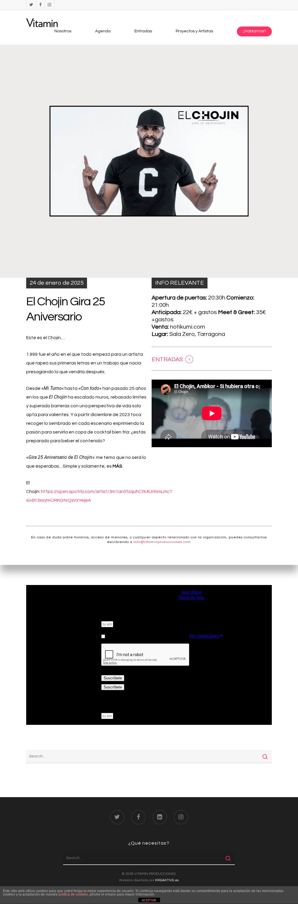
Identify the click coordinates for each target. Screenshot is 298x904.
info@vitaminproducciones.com (162, 542)
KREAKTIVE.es (167, 880)
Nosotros (62, 31)
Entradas (143, 31)
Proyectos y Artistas (194, 31)
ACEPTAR (149, 900)
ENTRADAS (167, 359)
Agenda (103, 31)
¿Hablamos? (254, 31)
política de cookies (73, 894)
